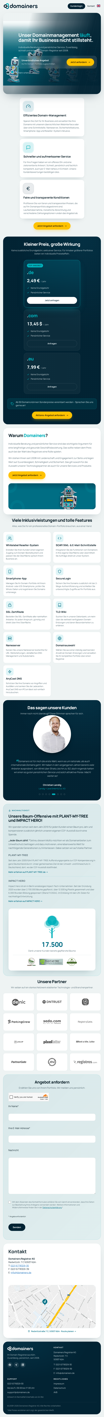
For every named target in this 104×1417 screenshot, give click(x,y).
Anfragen (52, 343)
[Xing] (16, 1364)
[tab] (39, 794)
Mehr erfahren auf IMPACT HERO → (25, 901)
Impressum (59, 1383)
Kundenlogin (76, 6)
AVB (55, 1392)
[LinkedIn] (22, 1364)
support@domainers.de (18, 1392)
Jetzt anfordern (80, 62)
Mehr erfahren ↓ (25, 72)
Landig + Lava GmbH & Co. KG (52, 788)
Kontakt (91, 6)
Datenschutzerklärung (52, 1207)
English (98, 6)
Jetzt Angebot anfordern (52, 225)
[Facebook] (9, 1364)
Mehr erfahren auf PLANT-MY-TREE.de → (28, 872)
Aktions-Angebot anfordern (52, 415)
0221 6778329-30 (20, 1265)
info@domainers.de (21, 1272)
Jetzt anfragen (52, 300)
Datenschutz (60, 1388)
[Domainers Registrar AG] (21, 6)
